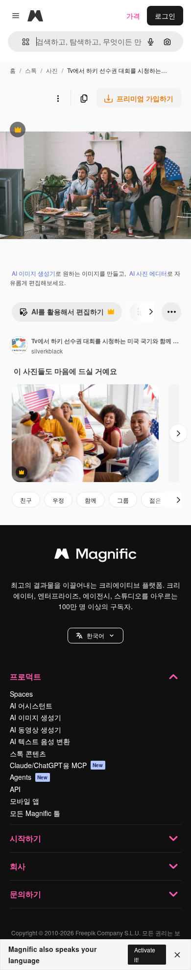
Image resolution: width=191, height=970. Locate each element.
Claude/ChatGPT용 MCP (56, 765)
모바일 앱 (24, 801)
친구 (26, 500)
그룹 (123, 500)
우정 (58, 500)
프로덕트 (25, 676)
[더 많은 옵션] (58, 98)
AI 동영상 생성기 (35, 729)
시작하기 (25, 838)
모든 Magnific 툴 (35, 813)
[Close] (177, 955)
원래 (56, 131)
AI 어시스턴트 (31, 705)
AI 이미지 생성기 (33, 273)
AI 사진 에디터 (148, 273)
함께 (90, 500)
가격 (133, 16)
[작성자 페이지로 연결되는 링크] (18, 346)
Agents (29, 777)
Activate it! (144, 954)
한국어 (95, 635)
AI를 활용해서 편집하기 (61, 314)
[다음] (151, 312)
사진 (52, 70)
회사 (17, 866)
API (15, 789)
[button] (95, 635)
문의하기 (25, 894)
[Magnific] (95, 556)
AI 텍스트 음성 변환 (40, 741)
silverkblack (47, 351)
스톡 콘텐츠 (28, 753)
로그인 (165, 16)
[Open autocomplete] (21, 41)
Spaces (21, 694)
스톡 (31, 70)
